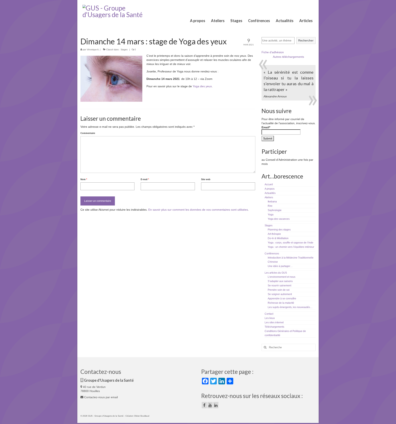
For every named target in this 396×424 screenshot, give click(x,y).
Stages (124, 49)
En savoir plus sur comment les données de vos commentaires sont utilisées (198, 209)
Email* (266, 127)
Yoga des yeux (202, 86)
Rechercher (306, 40)
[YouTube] (210, 405)
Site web (205, 179)
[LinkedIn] (215, 405)
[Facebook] (204, 405)
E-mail (145, 179)
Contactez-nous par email (100, 397)
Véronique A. (93, 49)
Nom (83, 179)
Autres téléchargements (288, 56)
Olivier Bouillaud (141, 416)
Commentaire (87, 133)
